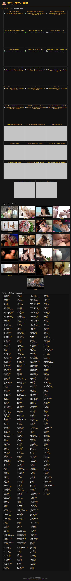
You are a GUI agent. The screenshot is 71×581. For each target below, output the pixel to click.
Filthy (18, 389)
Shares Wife (32, 563)
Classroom (6, 503)
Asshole (5, 374)
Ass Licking (6, 369)
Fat (17, 371)
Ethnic (18, 342)
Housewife (19, 503)
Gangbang (19, 427)
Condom (5, 521)
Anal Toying (6, 341)
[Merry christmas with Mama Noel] (24, 190)
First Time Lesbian (20, 395)
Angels (5, 342)
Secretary (32, 550)
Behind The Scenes (7, 406)
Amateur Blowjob (7, 309)
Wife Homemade (47, 480)
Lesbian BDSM (33, 300)
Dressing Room (20, 323)
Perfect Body (32, 461)
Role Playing (32, 527)
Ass (4, 366)
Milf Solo (31, 379)
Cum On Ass (6, 556)
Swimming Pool (46, 366)
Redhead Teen (33, 518)
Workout (45, 488)
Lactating (18, 560)
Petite (31, 465)
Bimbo (5, 420)
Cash (5, 477)
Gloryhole (19, 440)
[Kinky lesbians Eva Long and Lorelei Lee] (46, 190)
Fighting (18, 386)
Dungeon (18, 325)
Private (31, 490)
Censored (5, 484)
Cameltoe (5, 470)
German (18, 428)
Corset (5, 523)
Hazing (18, 476)
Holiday (18, 486)
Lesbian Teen (32, 325)
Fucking (18, 418)
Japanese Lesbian (20, 535)
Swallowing (46, 361)
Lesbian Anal (32, 296)
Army (5, 349)
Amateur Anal (6, 308)
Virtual (45, 456)
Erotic (18, 340)
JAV (17, 523)
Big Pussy (5, 415)
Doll (17, 311)
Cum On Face (6, 558)
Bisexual (5, 422)
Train (44, 419)
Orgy (31, 437)
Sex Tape (32, 560)
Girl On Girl (19, 435)
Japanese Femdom (20, 532)
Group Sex (19, 453)
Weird (45, 466)
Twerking (45, 431)
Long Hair (32, 334)
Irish (18, 521)
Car (4, 474)
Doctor (18, 307)
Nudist (31, 416)
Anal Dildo (6, 330)
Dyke (18, 328)
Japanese (19, 529)
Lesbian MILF (32, 311)
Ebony (18, 329)
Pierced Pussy (33, 469)
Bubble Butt (6, 452)
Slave (45, 305)
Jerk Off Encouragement (21, 547)
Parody (31, 453)
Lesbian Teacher (33, 324)
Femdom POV (19, 383)
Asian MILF (6, 362)
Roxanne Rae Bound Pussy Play (35, 49)
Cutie (5, 569)
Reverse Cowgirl (33, 522)
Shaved (31, 564)
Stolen (45, 342)
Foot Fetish (19, 404)
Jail (17, 527)
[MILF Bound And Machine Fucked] (14, 133)
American (5, 321)
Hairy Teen (19, 465)
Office (31, 426)
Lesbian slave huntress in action (57, 11)
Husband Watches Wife (21, 510)
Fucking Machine (20, 419)
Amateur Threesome (7, 317)
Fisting (18, 398)
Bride (5, 448)
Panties (31, 449)
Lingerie (31, 328)
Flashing (18, 400)
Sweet (45, 365)
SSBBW (31, 542)
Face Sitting (19, 361)
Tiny (44, 403)
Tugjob (45, 428)
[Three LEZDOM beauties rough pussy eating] (14, 96)
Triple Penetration (47, 427)
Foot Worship (19, 406)
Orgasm (31, 435)
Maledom (32, 350)
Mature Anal (32, 366)
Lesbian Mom (32, 315)
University (45, 443)
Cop (4, 522)
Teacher (45, 378)
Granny (18, 449)
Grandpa (18, 448)
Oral (31, 432)
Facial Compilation (20, 363)
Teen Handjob (46, 386)
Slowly (45, 308)
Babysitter (5, 389)
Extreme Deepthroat (20, 356)
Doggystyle (19, 309)
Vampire (45, 448)
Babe (5, 387)
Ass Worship (6, 373)
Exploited (18, 352)
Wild (44, 486)
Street (45, 352)
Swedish (45, 363)
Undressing (46, 440)
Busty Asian (6, 459)
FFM (18, 358)
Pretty (31, 486)
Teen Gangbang (47, 385)
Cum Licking (6, 555)
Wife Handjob (46, 478)
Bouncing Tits (6, 444)
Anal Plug (5, 338)
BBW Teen (6, 383)
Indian (18, 511)
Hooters (18, 494)
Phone (31, 468)
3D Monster (6, 299)
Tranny (45, 420)
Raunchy (32, 511)
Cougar (5, 529)
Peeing (31, 457)
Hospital (18, 497)
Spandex (45, 325)
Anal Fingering (6, 332)
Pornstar (31, 484)
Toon (44, 416)
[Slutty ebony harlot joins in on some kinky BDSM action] (14, 115)
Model (31, 389)
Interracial (19, 517)
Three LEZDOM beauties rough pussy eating (14, 86)
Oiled (31, 427)
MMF (31, 348)
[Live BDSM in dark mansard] (56, 96)
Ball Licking (6, 394)
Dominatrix (19, 313)
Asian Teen (6, 365)
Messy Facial (32, 375)
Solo (44, 320)
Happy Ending (19, 472)
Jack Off (18, 526)
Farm (18, 369)
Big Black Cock (6, 408)
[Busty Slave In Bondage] (14, 20)
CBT (4, 466)
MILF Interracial (33, 345)
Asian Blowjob (6, 357)
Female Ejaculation (20, 379)
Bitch (4, 423)
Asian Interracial (7, 360)
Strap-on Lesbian (47, 350)
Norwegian (32, 415)
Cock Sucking (6, 511)
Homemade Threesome (21, 492)
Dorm (18, 315)
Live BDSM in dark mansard (57, 86)
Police (31, 480)
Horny (18, 496)
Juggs (18, 551)
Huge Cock (19, 506)
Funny (18, 422)
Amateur (5, 307)
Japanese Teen (20, 543)
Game (18, 426)
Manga (31, 352)
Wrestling (45, 490)
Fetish (18, 385)
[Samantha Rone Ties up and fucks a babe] (56, 171)
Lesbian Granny (33, 307)
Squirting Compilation (48, 338)
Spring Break (46, 333)
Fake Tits (18, 365)
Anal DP (5, 329)
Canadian (5, 473)
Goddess (18, 441)
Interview (18, 519)
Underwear (46, 439)
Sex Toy (31, 562)
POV (31, 443)
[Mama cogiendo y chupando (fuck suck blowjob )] (35, 171)
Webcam (45, 464)
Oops (31, 431)
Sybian (45, 370)
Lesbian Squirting (33, 323)
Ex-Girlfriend (19, 346)
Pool (31, 482)
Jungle (18, 554)
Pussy (31, 499)
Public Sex (32, 494)
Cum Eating (6, 548)
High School (19, 482)
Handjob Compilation (21, 470)
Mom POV (32, 395)
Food (18, 403)
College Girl (6, 514)
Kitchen (18, 558)
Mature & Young (33, 363)
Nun (31, 418)
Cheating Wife (6, 489)
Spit (44, 330)
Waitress (45, 460)
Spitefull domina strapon (14, 49)
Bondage (5, 437)
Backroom (5, 390)
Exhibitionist (19, 349)
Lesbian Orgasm (33, 316)
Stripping (45, 354)
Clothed (5, 509)
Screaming (32, 548)
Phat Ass (31, 466)
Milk (31, 382)
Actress (5, 303)
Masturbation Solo (33, 361)
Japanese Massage (20, 538)
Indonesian (19, 514)
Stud (44, 356)
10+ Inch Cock (6, 295)
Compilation (6, 519)
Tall (44, 373)
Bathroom (5, 402)
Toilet (45, 414)
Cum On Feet (6, 559)
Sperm (45, 329)
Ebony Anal (19, 332)
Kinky (18, 555)
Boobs (5, 439)
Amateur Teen (6, 316)
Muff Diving (32, 403)
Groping (18, 452)
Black (5, 426)
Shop (31, 568)
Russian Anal (32, 536)
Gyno (18, 457)
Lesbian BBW (32, 299)
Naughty (31, 410)
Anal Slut (5, 340)
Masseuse (32, 356)
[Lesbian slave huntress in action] (56, 20)
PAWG (31, 441)
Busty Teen (6, 461)
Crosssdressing (6, 538)
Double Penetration (20, 319)
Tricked (45, 424)
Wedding (45, 465)
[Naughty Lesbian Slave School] (56, 39)
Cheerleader (6, 490)
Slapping (45, 304)
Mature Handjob (33, 370)
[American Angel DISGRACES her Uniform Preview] (35, 77)
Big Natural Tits (6, 412)
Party (31, 455)
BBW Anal (5, 381)
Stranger (45, 346)
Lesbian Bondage (33, 301)
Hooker (18, 493)
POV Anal (32, 444)
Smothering (46, 315)
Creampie (5, 534)
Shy (44, 297)
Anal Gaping (6, 334)
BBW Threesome (7, 385)
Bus (4, 455)
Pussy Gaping (33, 502)
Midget (31, 378)
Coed (5, 513)
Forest (18, 410)
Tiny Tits (45, 406)
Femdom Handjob (20, 382)
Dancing (18, 296)
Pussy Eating (32, 501)
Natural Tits (32, 407)
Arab (4, 346)
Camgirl (5, 472)
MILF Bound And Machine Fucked (14, 124)
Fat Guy (18, 373)
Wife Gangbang (46, 477)
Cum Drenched (6, 547)
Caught (5, 481)
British (5, 449)
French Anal (19, 415)
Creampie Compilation (8, 535)
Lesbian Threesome (34, 327)
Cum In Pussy (6, 552)
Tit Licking (45, 408)
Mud (31, 402)
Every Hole (19, 345)
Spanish (45, 327)
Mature (31, 362)
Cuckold (5, 540)
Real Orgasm (32, 514)
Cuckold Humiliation (7, 542)
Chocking (5, 493)
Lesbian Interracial (33, 309)
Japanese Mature (20, 539)
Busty (5, 456)
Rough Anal (32, 532)
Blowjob (5, 432)
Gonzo (18, 443)
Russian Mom (32, 539)
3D (4, 297)
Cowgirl (5, 531)
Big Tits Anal (6, 418)
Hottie (18, 502)
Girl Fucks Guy (19, 433)
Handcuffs (19, 466)
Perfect (31, 460)
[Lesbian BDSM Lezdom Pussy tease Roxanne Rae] (35, 152)
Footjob (18, 407)
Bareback (5, 399)
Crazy (5, 532)
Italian (18, 522)
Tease (45, 379)
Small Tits (45, 312)
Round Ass (32, 534)
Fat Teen (18, 375)
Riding (31, 525)
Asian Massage (6, 363)
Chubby (5, 494)
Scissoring (32, 547)
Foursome (19, 411)
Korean (18, 559)
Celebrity (5, 482)
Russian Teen (32, 540)
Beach (5, 403)
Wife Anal (45, 474)
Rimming (32, 526)
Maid (31, 349)
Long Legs (32, 336)
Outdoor (31, 440)
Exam (18, 348)
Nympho (31, 423)
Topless (45, 418)
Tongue (45, 415)
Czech (18, 295)
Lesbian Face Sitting (34, 304)
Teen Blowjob (46, 383)
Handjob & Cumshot (21, 469)
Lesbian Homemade (34, 308)
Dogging (18, 308)
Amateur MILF (6, 315)
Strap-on (45, 348)
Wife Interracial (46, 481)
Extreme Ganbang (20, 357)
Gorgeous (19, 444)
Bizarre (5, 424)
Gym (18, 455)
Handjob (18, 468)
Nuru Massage (33, 420)
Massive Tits (32, 357)
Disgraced (19, 305)
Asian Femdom (6, 358)
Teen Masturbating (47, 387)
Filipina (18, 387)
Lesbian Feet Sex (33, 305)
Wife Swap (46, 482)
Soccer (45, 316)
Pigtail (31, 472)
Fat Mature (19, 374)
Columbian (6, 517)
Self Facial (32, 552)
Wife (44, 473)
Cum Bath (5, 544)
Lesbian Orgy (32, 317)
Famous (18, 366)
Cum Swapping (6, 563)
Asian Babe (6, 356)
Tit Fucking (46, 407)
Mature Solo (32, 373)
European (19, 344)
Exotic (18, 350)
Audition (5, 375)
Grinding (18, 451)
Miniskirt (31, 383)
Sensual (31, 556)
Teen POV (45, 389)
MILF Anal (32, 342)
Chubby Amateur (7, 496)
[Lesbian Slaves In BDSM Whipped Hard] (56, 115)
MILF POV (32, 346)
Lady (18, 562)
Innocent (18, 515)
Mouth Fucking (33, 400)
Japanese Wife (20, 544)
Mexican (31, 377)
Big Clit (5, 410)
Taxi (44, 377)
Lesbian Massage (33, 312)
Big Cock (5, 411)
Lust (31, 340)
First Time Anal (19, 394)
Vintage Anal (46, 453)
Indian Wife (19, 513)
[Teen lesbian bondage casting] (14, 171)
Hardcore (18, 474)
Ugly (44, 433)
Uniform (45, 441)
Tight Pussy (46, 402)
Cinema (5, 501)
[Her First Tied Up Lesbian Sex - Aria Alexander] (56, 152)
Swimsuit (45, 367)
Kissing (18, 556)
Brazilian (5, 447)
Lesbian (31, 295)
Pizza (31, 474)
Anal (4, 323)
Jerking (18, 548)
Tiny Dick (45, 404)
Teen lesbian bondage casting (14, 162)
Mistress (31, 386)
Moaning (32, 387)
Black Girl (5, 428)
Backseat (5, 391)
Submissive (46, 358)
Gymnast (18, 456)
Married (31, 353)
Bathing (5, 400)
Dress (18, 321)
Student (45, 357)
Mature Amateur (33, 365)
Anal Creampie (6, 328)
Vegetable (45, 449)
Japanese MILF (20, 536)
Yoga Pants (46, 493)
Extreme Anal (19, 354)
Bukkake (5, 453)
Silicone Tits (46, 299)
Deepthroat (19, 300)
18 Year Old (6, 296)
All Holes (5, 305)
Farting (18, 370)
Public (31, 492)
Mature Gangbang (33, 369)
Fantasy (18, 367)
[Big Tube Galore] (15, 3)
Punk (31, 498)
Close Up (5, 507)
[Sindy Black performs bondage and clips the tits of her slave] (14, 39)
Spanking (45, 328)
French (18, 414)
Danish (18, 297)
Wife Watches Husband (48, 485)
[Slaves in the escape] (14, 152)
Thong (45, 395)
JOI (17, 525)
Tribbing (45, 422)
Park (31, 452)
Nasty (31, 404)
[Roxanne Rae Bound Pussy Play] (35, 58)
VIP (44, 445)
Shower (45, 296)
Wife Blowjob (46, 476)
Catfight (5, 480)
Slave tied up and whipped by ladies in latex (35, 124)
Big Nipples (6, 414)
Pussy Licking (32, 503)
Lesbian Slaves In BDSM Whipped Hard (57, 105)
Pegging (31, 459)
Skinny (45, 301)
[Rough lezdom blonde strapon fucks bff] (35, 20)
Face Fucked (19, 360)
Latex (18, 564)
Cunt (4, 567)
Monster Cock (32, 398)
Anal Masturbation (7, 336)
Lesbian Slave (33, 321)
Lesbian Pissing (33, 319)
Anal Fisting (6, 333)
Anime (5, 345)
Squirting (45, 337)
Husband (18, 509)
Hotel (18, 501)
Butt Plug (5, 465)
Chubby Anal (6, 497)
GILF (18, 423)
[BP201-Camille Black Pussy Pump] (35, 115)
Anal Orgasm (6, 337)
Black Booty (6, 427)
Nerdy (31, 412)
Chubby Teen (6, 498)
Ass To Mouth (6, 371)
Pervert (31, 464)
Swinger (45, 369)
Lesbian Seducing (33, 320)
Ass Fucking (6, 367)
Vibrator (45, 451)
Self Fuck (32, 554)
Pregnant (32, 485)
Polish (31, 481)
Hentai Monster (20, 478)
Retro (31, 519)
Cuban (5, 539)
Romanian (32, 529)
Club (4, 510)
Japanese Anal (20, 530)
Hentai (18, 477)
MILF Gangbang (33, 344)
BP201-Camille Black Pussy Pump (35, 105)
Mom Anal (32, 391)
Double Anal (19, 316)
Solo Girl (45, 321)
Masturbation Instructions (35, 360)
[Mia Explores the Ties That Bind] (35, 39)
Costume (5, 526)
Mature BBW (32, 367)
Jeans (18, 546)
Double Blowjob (20, 317)
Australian (5, 377)
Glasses (18, 439)
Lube (31, 337)
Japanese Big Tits (20, 531)
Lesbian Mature (33, 313)
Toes (44, 412)
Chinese (5, 492)
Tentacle (45, 391)
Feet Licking (19, 378)
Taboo (45, 371)
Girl (17, 432)
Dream (18, 320)
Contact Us (42, 579)
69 (4, 301)
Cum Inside (6, 554)
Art (4, 350)
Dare (18, 299)
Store (45, 344)
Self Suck (32, 555)
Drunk (18, 324)
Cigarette (5, 499)
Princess (31, 488)
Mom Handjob (33, 394)
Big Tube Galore (6, 8)
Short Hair (32, 569)
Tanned (45, 374)
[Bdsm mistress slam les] (56, 133)
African (5, 304)
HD (17, 459)
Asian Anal (6, 354)
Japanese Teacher (20, 542)
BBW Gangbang (7, 382)
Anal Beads (6, 324)
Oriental (31, 439)
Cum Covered (6, 546)
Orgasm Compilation (34, 436)
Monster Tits (32, 399)
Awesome (5, 378)
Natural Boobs (33, 406)
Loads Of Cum (33, 332)
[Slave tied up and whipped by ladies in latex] (35, 133)
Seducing (32, 551)
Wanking (45, 461)
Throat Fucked (46, 398)
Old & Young (32, 428)
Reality (31, 515)
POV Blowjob (32, 445)
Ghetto (18, 431)
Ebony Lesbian (20, 334)
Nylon (31, 422)
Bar (4, 398)
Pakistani (32, 447)
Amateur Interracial (7, 312)
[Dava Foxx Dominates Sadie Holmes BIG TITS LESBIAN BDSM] (14, 77)
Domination (19, 312)
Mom (31, 390)
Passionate (32, 456)
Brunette (5, 451)
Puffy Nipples (32, 496)
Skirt (44, 303)
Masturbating (32, 358)
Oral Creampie (33, 433)
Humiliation (19, 507)
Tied (44, 400)
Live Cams (32, 330)
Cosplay (5, 525)
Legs (18, 569)
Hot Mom (18, 499)
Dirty (18, 303)
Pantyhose (32, 451)
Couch (5, 527)
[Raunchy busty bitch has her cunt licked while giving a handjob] (56, 58)
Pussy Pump (32, 506)
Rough (31, 531)
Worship (45, 489)
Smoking (45, 313)
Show (45, 295)
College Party (6, 515)
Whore (45, 472)
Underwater (46, 437)
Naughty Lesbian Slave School (57, 30)
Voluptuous (46, 457)
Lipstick (31, 329)
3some (5, 300)
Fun (17, 420)
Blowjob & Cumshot (7, 433)
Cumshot (5, 564)
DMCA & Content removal (35, 579)
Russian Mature (33, 538)
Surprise (45, 360)
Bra (4, 445)
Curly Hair (5, 568)
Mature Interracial (33, 371)
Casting (5, 478)
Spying (45, 336)
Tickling (45, 399)
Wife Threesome (47, 484)
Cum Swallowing (7, 562)
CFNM (5, 469)
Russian (31, 535)
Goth (18, 445)
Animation (5, 344)
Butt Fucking (6, 464)
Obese (31, 424)
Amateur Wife (6, 319)
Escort (18, 341)
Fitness (18, 399)
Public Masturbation (34, 493)
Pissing (31, 473)
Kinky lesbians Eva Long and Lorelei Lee (46, 181)
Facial (18, 362)
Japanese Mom (20, 540)
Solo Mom (45, 323)
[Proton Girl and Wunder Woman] (35, 96)
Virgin (45, 455)
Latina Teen (19, 567)
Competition (6, 518)
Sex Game (32, 558)
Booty (5, 441)
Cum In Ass (6, 550)
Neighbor (32, 411)
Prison (31, 489)
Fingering (19, 391)
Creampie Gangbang (8, 536)
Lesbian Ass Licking (34, 297)
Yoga (44, 492)
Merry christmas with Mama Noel (25, 181)
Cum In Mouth (6, 551)
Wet (44, 468)
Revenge (32, 521)
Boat (4, 435)
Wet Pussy (45, 469)
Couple (5, 530)
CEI (4, 468)
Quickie (31, 510)
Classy (5, 505)
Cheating (5, 488)
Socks (45, 317)
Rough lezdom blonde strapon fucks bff (35, 11)
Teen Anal (45, 382)
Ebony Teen (19, 337)
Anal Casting (6, 325)
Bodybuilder (6, 436)
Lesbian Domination (34, 303)
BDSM (5, 386)
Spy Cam (45, 334)
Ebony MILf (19, 336)
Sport (45, 332)
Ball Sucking (6, 395)
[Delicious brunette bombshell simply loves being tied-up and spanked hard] (56, 77)
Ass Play (5, 370)
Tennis (45, 390)
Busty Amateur (6, 457)
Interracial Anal (20, 518)
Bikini (5, 419)
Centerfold (6, 485)
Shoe (31, 567)
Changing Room (7, 486)
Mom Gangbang (33, 393)
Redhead (32, 517)
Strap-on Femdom (47, 349)
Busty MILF (6, 460)
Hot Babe (18, 498)
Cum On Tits (6, 560)
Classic (5, 502)
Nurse (31, 419)
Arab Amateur (6, 348)
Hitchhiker (19, 484)
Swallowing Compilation (48, 362)
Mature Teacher (33, 374)
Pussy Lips (32, 505)
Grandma (18, 447)
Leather (18, 568)
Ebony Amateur (20, 330)
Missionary (32, 385)
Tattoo (45, 375)
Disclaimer (29, 579)
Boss (4, 443)
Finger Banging (20, 390)
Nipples (31, 414)
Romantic (32, 530)
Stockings (45, 341)
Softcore (45, 319)
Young (45, 494)
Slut (44, 309)
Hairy (18, 460)
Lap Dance (19, 563)
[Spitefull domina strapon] (14, 58)
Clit (4, 506)
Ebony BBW (19, 333)
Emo (18, 338)
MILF (31, 341)
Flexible (18, 402)
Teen (44, 381)
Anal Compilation (7, 327)
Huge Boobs (19, 505)
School (31, 546)
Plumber (31, 477)
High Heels (19, 481)
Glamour (18, 437)
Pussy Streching (33, 509)
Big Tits (5, 416)
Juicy (18, 552)
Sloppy (45, 307)
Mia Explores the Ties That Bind (36, 30)
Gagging (18, 424)
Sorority (45, 324)
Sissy (45, 300)
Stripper (45, 353)
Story (44, 345)
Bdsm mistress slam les (57, 124)
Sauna (31, 544)
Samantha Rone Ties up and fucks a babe (57, 162)
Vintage (45, 452)
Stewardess (46, 340)
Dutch (18, 327)
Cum (4, 543)
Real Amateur (32, 513)
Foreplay (18, 408)
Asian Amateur (6, 353)
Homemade (19, 490)
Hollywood (19, 488)
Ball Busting (6, 393)
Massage (32, 354)
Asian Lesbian (6, 361)
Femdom (18, 381)
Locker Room (32, 333)
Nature (31, 408)
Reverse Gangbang (34, 523)
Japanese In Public (20, 534)
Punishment (32, 497)
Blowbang (5, 431)
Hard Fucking (19, 473)
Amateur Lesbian (7, 313)
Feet (18, 377)
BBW (4, 379)
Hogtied (18, 485)
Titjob (45, 410)
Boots (5, 440)
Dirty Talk (18, 304)
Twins (45, 432)
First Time (19, 393)
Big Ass (5, 407)
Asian (5, 352)
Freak (18, 412)
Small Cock (46, 311)
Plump (31, 478)
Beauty (5, 404)
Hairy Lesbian (19, 461)
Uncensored (46, 436)
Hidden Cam (19, 480)
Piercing (31, 470)
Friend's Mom (19, 416)
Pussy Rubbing (33, 507)
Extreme (18, 353)
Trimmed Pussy (46, 426)
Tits (44, 411)
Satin (31, 543)
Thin (44, 394)
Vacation (45, 447)
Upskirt (45, 444)
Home (18, 489)
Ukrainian (45, 435)
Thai (44, 393)
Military (31, 381)
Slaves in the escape (14, 143)
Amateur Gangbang (7, 311)
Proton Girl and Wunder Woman (35, 86)
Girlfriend (18, 436)
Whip (44, 470)
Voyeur (45, 459)
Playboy (31, 476)
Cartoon (5, 476)
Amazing (5, 320)
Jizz (17, 550)
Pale (31, 448)
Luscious (32, 338)
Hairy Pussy (19, 464)
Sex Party (32, 559)
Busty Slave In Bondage (14, 11)
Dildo (18, 301)
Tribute (45, 423)
